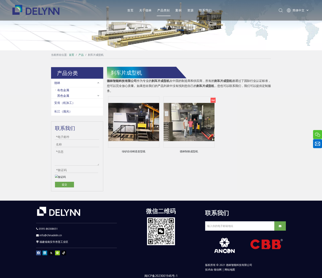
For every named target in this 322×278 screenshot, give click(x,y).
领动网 (218, 269)
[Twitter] (51, 252)
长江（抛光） (63, 111)
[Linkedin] (44, 252)
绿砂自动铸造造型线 (133, 151)
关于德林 (145, 10)
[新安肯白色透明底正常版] (224, 245)
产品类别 (163, 10)
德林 (57, 83)
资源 (190, 10)
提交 (64, 184)
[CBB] (266, 245)
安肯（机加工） (64, 103)
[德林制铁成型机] (189, 121)
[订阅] (280, 226)
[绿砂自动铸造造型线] (133, 121)
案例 (178, 10)
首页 (130, 10)
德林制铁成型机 (189, 151)
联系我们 (205, 10)
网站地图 (230, 269)
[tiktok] (63, 252)
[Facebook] (38, 252)
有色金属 (63, 90)
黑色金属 (63, 96)
